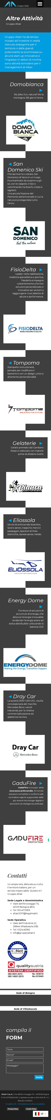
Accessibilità (39, 1104)
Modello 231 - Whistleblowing (19, 1104)
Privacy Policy (13, 1109)
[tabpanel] (25, 20)
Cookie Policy (31, 1109)
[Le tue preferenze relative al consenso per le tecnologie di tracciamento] (48, 840)
